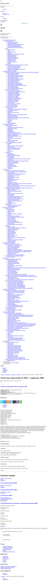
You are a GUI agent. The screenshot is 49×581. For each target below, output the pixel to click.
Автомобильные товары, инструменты (13, 259)
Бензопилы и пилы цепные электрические (16, 173)
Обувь (9, 333)
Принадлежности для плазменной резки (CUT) (17, 322)
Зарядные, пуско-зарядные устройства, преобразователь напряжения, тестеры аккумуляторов (27, 267)
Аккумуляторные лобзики (13, 77)
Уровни (9, 121)
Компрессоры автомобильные (14, 268)
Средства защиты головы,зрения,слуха (15, 337)
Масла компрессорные (12, 277)
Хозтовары (7, 225)
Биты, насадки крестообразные (14, 103)
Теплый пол (10, 168)
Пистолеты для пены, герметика (14, 147)
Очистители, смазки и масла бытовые (15, 239)
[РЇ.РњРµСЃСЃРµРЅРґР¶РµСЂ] (1, 401)
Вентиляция (10, 153)
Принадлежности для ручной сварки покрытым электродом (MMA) (21, 324)
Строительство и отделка (8, 124)
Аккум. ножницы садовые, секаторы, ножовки (17, 171)
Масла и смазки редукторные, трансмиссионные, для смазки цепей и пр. (22, 276)
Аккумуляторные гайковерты (14, 73)
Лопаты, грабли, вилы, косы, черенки (15, 193)
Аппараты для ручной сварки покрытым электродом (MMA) (20, 316)
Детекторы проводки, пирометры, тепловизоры (17, 109)
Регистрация (5, 557)
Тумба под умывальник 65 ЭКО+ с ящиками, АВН (13, 386)
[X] (14, 401)
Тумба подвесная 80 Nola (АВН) (8, 483)
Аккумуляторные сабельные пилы (15, 83)
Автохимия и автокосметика (13, 263)
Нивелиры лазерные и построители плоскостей (17, 114)
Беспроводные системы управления (15, 349)
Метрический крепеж (12, 56)
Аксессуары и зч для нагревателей (15, 245)
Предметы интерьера (12, 220)
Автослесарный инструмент (13, 262)
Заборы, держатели (11, 189)
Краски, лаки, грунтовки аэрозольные (15, 145)
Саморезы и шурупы (12, 59)
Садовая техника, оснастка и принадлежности (14, 170)
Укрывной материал (12, 202)
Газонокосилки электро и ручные (14, 205)
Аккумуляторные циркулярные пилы (15, 88)
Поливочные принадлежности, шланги (16, 196)
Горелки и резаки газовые (13, 317)
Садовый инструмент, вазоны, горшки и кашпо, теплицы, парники (19, 187)
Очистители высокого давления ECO (15, 283)
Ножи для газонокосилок (13, 206)
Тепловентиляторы (11, 253)
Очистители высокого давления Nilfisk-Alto (16, 286)
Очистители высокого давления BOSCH (16, 281)
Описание (5, 404)
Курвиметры (10, 111)
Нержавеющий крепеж (12, 57)
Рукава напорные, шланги (10, 307)
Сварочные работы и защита (9, 311)
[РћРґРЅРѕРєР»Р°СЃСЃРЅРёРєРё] (8, 401)
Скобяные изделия (11, 60)
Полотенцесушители (12, 240)
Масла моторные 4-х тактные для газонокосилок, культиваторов (21, 279)
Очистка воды (10, 164)
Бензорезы (10, 126)
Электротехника (6, 341)
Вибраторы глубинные (12, 128)
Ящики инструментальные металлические (16, 69)
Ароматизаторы (11, 266)
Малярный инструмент (12, 43)
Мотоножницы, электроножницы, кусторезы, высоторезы (19, 183)
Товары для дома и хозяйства (9, 207)
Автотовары (5, 257)
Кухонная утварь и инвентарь (14, 215)
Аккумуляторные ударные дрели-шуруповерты (17, 85)
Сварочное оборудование (8, 547)
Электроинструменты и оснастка (9, 71)
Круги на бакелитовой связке (14, 247)
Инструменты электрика (13, 355)
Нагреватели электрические (13, 252)
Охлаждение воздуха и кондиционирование (14, 255)
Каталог (4, 369)
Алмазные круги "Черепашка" (14, 93)
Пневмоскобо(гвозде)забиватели (14, 302)
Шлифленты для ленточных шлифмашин (16, 254)
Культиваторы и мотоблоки (13, 179)
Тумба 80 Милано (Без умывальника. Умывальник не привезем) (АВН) (19, 503)
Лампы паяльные (11, 236)
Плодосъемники (11, 195)
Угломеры (10, 119)
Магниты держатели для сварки (14, 320)
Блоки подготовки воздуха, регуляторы (16, 291)
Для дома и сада (6, 169)
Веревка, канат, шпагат (12, 229)
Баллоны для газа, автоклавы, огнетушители (17, 227)
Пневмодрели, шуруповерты (13, 300)
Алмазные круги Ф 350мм (13, 97)
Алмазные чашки (11, 102)
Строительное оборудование (11, 125)
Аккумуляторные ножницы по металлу (16, 78)
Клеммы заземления (12, 319)
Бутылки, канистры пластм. (13, 228)
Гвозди (9, 50)
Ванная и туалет (11, 211)
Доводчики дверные (12, 232)
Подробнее (2, 480)
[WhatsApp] (16, 362)
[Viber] (12, 362)
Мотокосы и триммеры (12, 182)
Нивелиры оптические (12, 115)
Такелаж (9, 62)
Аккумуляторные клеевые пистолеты (15, 76)
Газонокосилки (11, 175)
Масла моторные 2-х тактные (14, 278)
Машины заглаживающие (13, 134)
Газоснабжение (11, 157)
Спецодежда (10, 336)
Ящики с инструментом (12, 70)
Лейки (9, 192)
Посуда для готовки (12, 218)
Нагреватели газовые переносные (14, 249)
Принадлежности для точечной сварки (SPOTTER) (18, 328)
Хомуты (9, 63)
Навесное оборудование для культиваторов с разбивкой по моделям (21, 185)
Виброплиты (10, 129)
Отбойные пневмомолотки (13, 296)
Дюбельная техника (12, 51)
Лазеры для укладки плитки (13, 112)
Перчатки (10, 334)
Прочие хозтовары (11, 241)
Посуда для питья (11, 219)
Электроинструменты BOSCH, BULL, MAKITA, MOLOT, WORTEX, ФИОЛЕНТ (22, 72)
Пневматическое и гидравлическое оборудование (15, 290)
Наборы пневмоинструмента (13, 295)
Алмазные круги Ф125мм (13, 100)
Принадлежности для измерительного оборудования (18, 117)
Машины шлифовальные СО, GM (14, 136)
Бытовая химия (11, 210)
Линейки (9, 113)
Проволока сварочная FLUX (13, 329)
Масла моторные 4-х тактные (14, 269)
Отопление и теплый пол (13, 163)
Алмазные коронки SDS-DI (13, 92)
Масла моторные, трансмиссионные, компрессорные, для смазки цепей (19, 275)
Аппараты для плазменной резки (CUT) (16, 314)
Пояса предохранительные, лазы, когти (16, 335)
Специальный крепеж (12, 61)
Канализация (10, 159)
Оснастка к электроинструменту (12, 89)
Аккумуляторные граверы (13, 74)
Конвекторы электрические (13, 246)
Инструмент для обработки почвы (15, 191)
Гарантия (5, 561)
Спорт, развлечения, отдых (13, 221)
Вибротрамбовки (11, 131)
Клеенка (9, 214)
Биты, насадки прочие (12, 104)
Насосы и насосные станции (13, 186)
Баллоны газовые (11, 226)
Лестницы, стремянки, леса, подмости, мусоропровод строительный (22, 133)
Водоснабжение (11, 156)
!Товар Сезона (10, 343)
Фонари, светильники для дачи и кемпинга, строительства (17, 359)
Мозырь (4, 13)
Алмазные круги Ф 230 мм (13, 96)
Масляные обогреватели (13, 248)
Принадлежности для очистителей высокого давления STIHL (20, 288)
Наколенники (10, 332)
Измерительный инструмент (11, 106)
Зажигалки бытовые (12, 233)
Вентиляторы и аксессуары (13, 351)
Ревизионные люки (12, 165)
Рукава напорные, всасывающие (14, 138)
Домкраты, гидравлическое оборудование (16, 292)
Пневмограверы (11, 298)
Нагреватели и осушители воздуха (12, 243)
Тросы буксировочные (12, 273)
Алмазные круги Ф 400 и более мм (15, 98)
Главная (4, 368)
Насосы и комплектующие (13, 161)
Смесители (10, 167)
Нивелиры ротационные (13, 116)
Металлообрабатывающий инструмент (15, 44)
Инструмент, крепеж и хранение (9, 39)
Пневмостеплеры (11, 303)
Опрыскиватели (11, 194)
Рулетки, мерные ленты (12, 118)
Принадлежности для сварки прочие (15, 327)
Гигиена (9, 212)
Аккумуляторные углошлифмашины (15, 84)
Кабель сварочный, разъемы (13, 318)
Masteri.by (3, 576)
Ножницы (10, 238)
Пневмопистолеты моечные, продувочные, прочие (18, 301)
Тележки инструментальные (13, 68)
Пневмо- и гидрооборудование (9, 289)
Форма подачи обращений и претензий (8, 566)
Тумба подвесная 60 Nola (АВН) (8, 489)
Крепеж (6, 48)
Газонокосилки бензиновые (13, 177)
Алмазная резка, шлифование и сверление (16, 91)
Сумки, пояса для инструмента (14, 66)
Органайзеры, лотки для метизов (14, 65)
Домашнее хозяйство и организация (15, 213)
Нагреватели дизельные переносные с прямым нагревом (19, 251)
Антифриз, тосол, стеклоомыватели (15, 265)
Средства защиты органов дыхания (15, 338)
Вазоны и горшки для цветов (14, 188)
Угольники (10, 120)
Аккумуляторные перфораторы (14, 79)
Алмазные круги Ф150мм (13, 101)
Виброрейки (10, 130)
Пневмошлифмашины (12, 304)
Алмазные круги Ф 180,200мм (14, 95)
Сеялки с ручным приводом (13, 199)
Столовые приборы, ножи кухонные (15, 224)
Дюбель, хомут (11, 354)
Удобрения (10, 201)
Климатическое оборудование (9, 242)
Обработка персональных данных (7, 567)
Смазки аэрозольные (12, 270)
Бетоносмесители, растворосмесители (15, 127)
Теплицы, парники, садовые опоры (15, 200)
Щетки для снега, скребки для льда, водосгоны (17, 274)
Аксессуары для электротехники (14, 345)
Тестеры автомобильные (13, 272)
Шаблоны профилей (12, 123)
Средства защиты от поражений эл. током (16, 340)
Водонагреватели (11, 154)
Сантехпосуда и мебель (12, 166)
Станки (9, 139)
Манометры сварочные (12, 321)
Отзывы (4, 406)
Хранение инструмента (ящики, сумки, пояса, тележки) (16, 64)
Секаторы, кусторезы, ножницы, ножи (15, 198)
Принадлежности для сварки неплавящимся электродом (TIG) (20, 325)
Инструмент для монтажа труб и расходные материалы (19, 158)
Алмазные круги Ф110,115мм (14, 99)
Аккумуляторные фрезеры (13, 87)
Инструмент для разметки (13, 42)
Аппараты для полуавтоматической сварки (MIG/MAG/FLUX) (20, 315)
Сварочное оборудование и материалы (13, 313)
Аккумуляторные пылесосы (13, 80)
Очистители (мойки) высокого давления (13, 280)
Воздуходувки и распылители (14, 174)
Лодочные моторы (11, 180)
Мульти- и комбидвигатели (13, 184)
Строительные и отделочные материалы (13, 142)
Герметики (10, 143)
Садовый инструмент (7, 548)
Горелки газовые (11, 231)
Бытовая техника (11, 209)
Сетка (9, 150)
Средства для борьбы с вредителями (15, 222)
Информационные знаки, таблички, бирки (16, 357)
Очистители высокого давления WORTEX (16, 287)
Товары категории (11, 256)
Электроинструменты (7, 546)
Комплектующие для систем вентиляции (16, 54)
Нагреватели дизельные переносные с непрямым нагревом (20, 250)
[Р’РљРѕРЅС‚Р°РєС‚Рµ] (5, 401)
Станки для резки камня (13, 140)
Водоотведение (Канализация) (14, 155)
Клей (9, 144)
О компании (5, 370)
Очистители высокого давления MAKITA (16, 284)
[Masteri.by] (2, 21)
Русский (4, 9)
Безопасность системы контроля (14, 347)
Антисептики (10, 331)
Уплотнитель (10, 151)
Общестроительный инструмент (14, 45)
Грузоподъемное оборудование (14, 132)
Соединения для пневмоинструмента (15, 306)
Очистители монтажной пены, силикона (13, 309)
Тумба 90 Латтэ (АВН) (6, 495)
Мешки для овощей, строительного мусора (16, 237)
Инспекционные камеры (13, 110)
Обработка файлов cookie (5, 568)
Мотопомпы (10, 137)
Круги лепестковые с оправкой (14, 90)
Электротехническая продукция (11, 342)
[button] (2, 7)
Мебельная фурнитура (12, 55)
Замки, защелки (11, 234)
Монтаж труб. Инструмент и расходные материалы (18, 160)
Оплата (4, 372)
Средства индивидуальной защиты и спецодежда (15, 330)
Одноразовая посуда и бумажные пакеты (16, 216)
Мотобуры (10, 181)
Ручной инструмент (9, 41)
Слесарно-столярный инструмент (14, 46)
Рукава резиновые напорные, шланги (15, 305)
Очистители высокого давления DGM (15, 282)
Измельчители (10, 178)
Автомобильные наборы (13, 260)
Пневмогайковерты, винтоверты (14, 297)
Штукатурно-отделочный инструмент (15, 47)
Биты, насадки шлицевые (13, 105)
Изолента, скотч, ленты (12, 235)
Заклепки (9, 52)
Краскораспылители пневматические (15, 294)
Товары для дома (8, 208)
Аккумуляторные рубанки (13, 82)
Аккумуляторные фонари (13, 86)
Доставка (5, 371)
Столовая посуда (11, 223)
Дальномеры (10, 107)
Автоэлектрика (11, 264)
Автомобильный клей (12, 261)
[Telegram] (11, 401)
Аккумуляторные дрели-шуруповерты (15, 75)
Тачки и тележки (11, 141)
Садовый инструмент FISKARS (14, 197)
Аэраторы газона (11, 172)
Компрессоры (10, 293)
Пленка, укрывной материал (13, 148)
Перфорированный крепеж (13, 58)
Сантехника (7, 152)
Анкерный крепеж (11, 49)
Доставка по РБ (6, 14)
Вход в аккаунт (6, 558)
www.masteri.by (24, 23)
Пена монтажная (11, 146)
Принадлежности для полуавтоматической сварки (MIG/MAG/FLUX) (22, 323)
